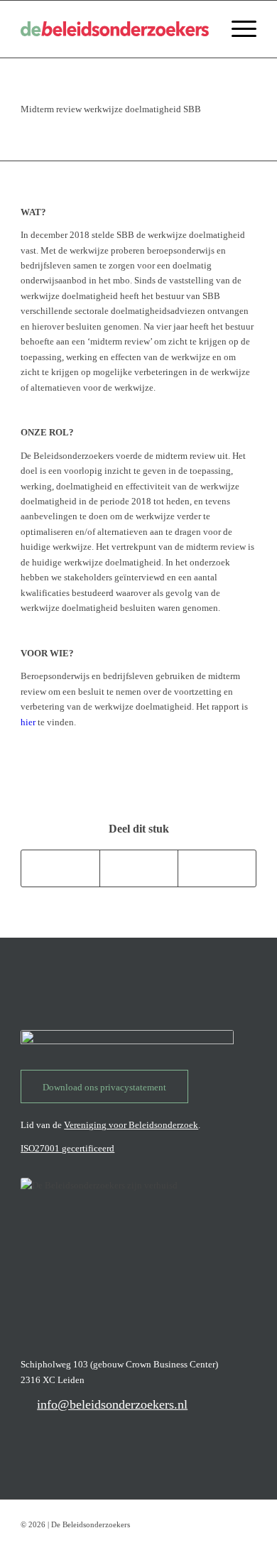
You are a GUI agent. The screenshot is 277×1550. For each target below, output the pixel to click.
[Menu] (236, 29)
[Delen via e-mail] (217, 868)
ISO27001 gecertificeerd (67, 1148)
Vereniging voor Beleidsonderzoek (131, 1125)
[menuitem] (236, 29)
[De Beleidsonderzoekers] (115, 29)
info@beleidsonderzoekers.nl (112, 1404)
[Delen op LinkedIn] (139, 868)
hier (28, 722)
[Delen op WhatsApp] (60, 868)
